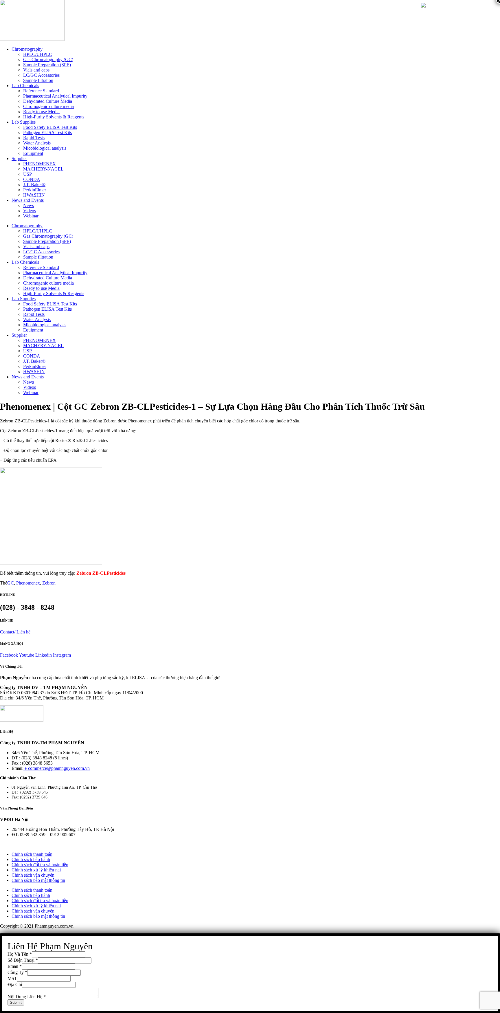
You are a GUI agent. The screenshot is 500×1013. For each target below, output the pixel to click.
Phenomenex (28, 582)
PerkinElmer (34, 189)
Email (15, 966)
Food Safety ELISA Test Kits (50, 127)
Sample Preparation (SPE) (47, 64)
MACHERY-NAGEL (43, 168)
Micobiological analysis (44, 148)
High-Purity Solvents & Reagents (53, 116)
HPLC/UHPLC (37, 54)
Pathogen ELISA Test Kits (47, 132)
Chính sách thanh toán (32, 854)
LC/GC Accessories (41, 75)
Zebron (49, 582)
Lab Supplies (24, 122)
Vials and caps (36, 69)
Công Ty (17, 972)
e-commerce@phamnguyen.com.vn (56, 768)
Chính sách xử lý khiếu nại (36, 869)
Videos (29, 210)
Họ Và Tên (20, 954)
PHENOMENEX (39, 163)
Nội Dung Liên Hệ (27, 996)
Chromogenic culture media (48, 106)
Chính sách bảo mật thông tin (38, 880)
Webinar (30, 215)
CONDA (31, 179)
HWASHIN (34, 195)
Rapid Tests (34, 137)
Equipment (33, 153)
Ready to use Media (41, 111)
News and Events (28, 200)
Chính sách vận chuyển (33, 875)
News (28, 205)
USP (27, 174)
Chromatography (27, 49)
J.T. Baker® (34, 184)
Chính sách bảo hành (31, 859)
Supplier (19, 158)
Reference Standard (41, 90)
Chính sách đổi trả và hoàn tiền (40, 864)
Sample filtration (38, 80)
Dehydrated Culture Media (47, 101)
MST (12, 978)
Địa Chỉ (15, 984)
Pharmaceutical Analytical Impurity (55, 96)
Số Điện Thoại (23, 960)
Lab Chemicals (25, 85)
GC (10, 582)
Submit (16, 1002)
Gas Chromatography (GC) (48, 59)
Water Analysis (37, 142)
